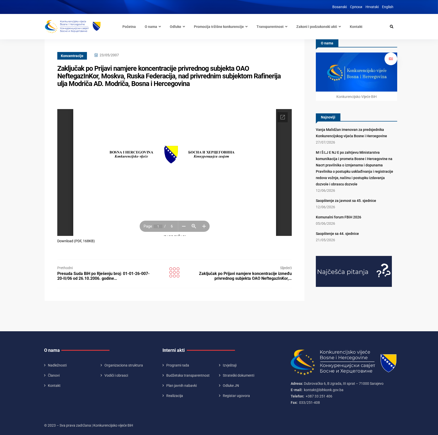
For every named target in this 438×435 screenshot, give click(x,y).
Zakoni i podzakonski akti (316, 27)
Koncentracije (72, 56)
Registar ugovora (236, 396)
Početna (129, 27)
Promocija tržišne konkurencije (219, 27)
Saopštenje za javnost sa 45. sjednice (346, 201)
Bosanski (339, 7)
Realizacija (174, 396)
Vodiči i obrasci (116, 375)
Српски (356, 7)
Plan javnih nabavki (181, 386)
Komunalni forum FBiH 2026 (338, 217)
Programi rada (177, 365)
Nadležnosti (57, 365)
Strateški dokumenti (238, 375)
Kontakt (356, 27)
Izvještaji (229, 365)
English (387, 7)
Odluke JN (231, 386)
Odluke (175, 27)
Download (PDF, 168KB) (76, 241)
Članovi (54, 375)
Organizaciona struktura (123, 365)
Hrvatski (372, 7)
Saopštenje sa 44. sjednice (337, 234)
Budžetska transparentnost (188, 375)
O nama (151, 27)
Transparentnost (270, 27)
